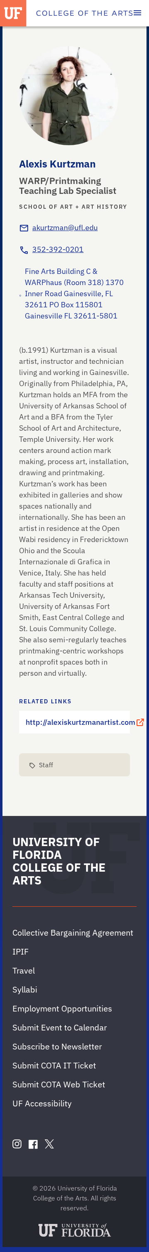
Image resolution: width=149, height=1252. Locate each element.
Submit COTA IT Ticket (54, 1065)
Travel (23, 970)
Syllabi (24, 989)
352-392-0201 (58, 249)
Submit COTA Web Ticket (58, 1084)
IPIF (20, 951)
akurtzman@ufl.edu (65, 227)
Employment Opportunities (62, 1008)
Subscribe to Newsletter (57, 1046)
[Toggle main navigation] (137, 13)
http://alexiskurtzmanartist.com (78, 722)
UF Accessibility (42, 1103)
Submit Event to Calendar (59, 1027)
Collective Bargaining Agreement (72, 932)
